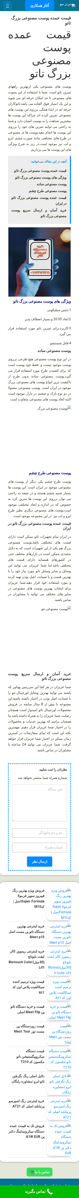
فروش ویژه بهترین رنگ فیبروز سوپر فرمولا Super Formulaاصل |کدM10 (28, 898)
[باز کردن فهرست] (7, 5)
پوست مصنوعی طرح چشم (48, 191)
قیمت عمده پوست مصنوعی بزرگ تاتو (40, 171)
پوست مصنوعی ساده (52, 184)
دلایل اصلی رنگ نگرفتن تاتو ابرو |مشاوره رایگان (28, 1079)
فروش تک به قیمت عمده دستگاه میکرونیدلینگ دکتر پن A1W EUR (26, 1131)
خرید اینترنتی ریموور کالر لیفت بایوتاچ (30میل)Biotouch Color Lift (26, 959)
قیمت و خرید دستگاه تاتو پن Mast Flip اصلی (27, 1009)
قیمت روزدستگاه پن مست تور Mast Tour (29, 1029)
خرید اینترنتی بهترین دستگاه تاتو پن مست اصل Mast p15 (26, 931)
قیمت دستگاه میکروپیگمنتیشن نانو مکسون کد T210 (30, 1056)
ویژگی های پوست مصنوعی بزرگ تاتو (41, 177)
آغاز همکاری (39, 5)
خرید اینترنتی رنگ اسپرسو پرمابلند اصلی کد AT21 (26, 1103)
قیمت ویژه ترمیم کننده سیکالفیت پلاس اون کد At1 (28, 987)
